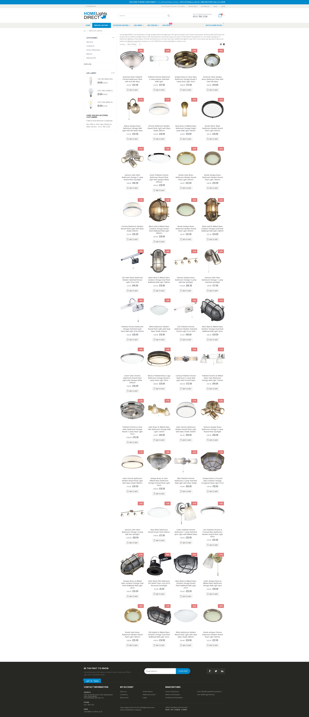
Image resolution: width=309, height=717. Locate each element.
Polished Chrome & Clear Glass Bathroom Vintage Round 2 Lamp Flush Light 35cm (132, 430)
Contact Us (90, 46)
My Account (193, 6)
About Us (89, 42)
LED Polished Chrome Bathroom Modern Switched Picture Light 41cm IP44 (186, 328)
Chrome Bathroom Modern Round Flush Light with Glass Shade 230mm (132, 228)
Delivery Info (91, 58)
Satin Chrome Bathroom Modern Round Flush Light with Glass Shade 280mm (132, 480)
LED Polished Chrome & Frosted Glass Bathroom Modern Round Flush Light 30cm (212, 533)
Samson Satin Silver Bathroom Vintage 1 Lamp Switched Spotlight (212, 279)
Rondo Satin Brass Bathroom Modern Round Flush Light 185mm (132, 634)
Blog (215, 6)
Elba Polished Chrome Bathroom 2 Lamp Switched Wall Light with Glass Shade (186, 480)
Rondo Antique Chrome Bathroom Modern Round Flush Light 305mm (212, 634)
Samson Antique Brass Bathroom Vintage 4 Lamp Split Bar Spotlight (185, 279)
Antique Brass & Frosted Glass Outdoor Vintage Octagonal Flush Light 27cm (212, 480)
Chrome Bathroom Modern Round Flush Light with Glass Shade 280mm (159, 128)
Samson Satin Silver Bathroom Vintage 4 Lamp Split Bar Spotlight (132, 532)
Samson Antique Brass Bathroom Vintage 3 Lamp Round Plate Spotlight (212, 429)
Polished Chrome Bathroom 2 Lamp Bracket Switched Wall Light (159, 79)
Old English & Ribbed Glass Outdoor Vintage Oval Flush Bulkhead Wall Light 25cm (159, 634)
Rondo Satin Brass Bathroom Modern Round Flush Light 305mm (186, 177)
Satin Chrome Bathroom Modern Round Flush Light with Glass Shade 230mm (185, 429)
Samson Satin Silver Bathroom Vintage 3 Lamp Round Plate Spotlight (132, 177)
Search (169, 15)
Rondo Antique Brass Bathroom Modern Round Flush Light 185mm (212, 177)
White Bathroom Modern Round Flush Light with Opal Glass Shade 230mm (159, 328)
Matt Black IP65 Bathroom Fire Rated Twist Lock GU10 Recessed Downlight (159, 583)
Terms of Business (93, 50)
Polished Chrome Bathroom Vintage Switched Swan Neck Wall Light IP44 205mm (132, 328)
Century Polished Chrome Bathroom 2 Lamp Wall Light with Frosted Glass (186, 378)
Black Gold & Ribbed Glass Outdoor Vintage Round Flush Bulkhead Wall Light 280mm (159, 229)
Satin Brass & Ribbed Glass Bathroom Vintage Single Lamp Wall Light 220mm (185, 128)
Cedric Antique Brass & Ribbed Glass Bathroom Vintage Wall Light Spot (212, 583)
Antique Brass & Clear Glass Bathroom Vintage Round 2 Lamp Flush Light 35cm (186, 79)
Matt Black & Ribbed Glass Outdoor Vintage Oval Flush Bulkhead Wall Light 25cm (212, 328)
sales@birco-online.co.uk (93, 711)
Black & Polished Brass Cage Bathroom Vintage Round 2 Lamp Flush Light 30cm (159, 378)
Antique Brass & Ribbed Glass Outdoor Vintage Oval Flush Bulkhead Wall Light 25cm (132, 584)
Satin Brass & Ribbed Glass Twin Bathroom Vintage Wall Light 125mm (159, 429)
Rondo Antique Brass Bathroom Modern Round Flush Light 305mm (186, 228)
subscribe (183, 671)
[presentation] (112, 73)
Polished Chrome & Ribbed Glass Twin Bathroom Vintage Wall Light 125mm (212, 378)
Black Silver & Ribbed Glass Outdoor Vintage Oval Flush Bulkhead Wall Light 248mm (159, 279)
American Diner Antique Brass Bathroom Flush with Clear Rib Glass (212, 79)
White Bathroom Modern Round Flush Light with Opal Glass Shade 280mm (186, 634)
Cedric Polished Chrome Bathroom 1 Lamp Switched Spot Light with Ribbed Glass (185, 532)
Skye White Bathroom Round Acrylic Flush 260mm (159, 531)
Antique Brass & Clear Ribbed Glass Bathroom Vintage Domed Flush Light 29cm (159, 481)
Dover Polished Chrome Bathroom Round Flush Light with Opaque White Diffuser (159, 178)
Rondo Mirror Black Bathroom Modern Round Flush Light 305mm (212, 128)
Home (85, 31)
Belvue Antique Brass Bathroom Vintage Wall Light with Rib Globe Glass (132, 128)
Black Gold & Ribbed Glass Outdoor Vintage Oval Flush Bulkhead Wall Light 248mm (212, 228)
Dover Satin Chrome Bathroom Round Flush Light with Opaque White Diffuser (132, 379)
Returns (89, 54)
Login (223, 6)
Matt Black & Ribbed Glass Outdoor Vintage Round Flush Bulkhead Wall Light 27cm (185, 584)
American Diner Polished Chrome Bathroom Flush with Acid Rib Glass (132, 79)
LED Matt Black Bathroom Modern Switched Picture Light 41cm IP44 (132, 279)
